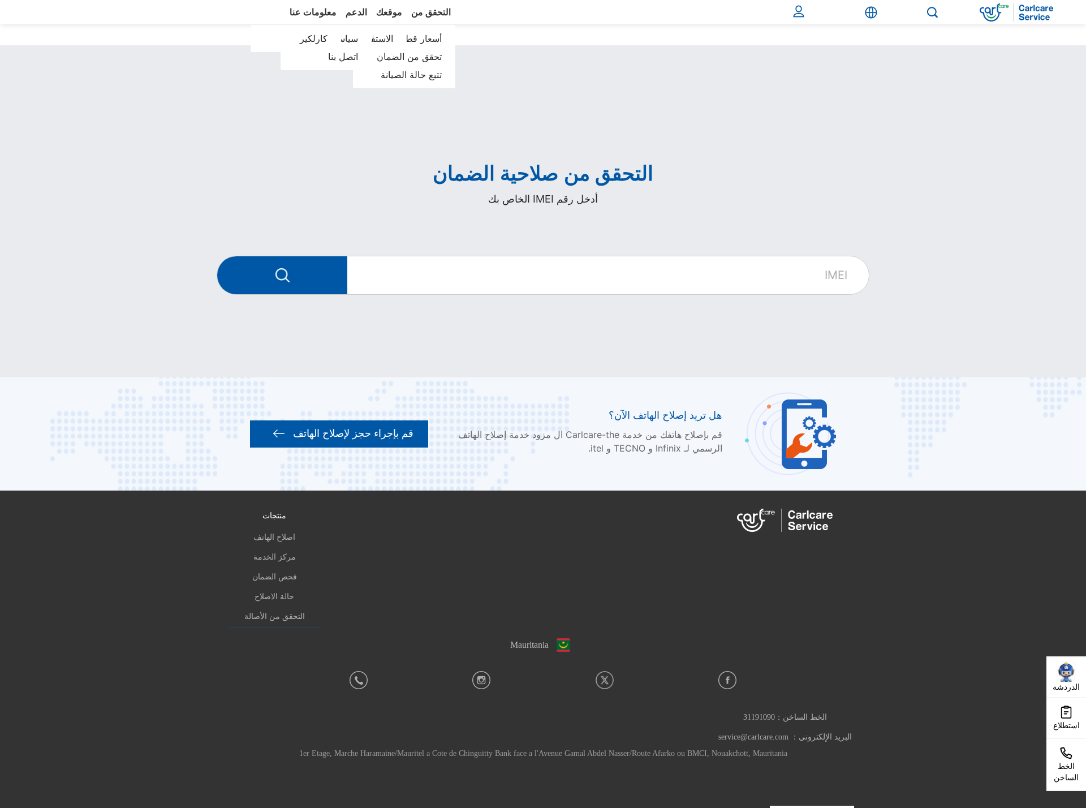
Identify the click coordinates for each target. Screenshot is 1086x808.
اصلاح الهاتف (274, 537)
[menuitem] (406, 66)
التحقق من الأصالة (274, 616)
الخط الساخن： (785, 717)
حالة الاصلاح (274, 596)
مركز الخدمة (274, 557)
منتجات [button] (274, 515)
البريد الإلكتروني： (785, 737)
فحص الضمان (274, 577)
